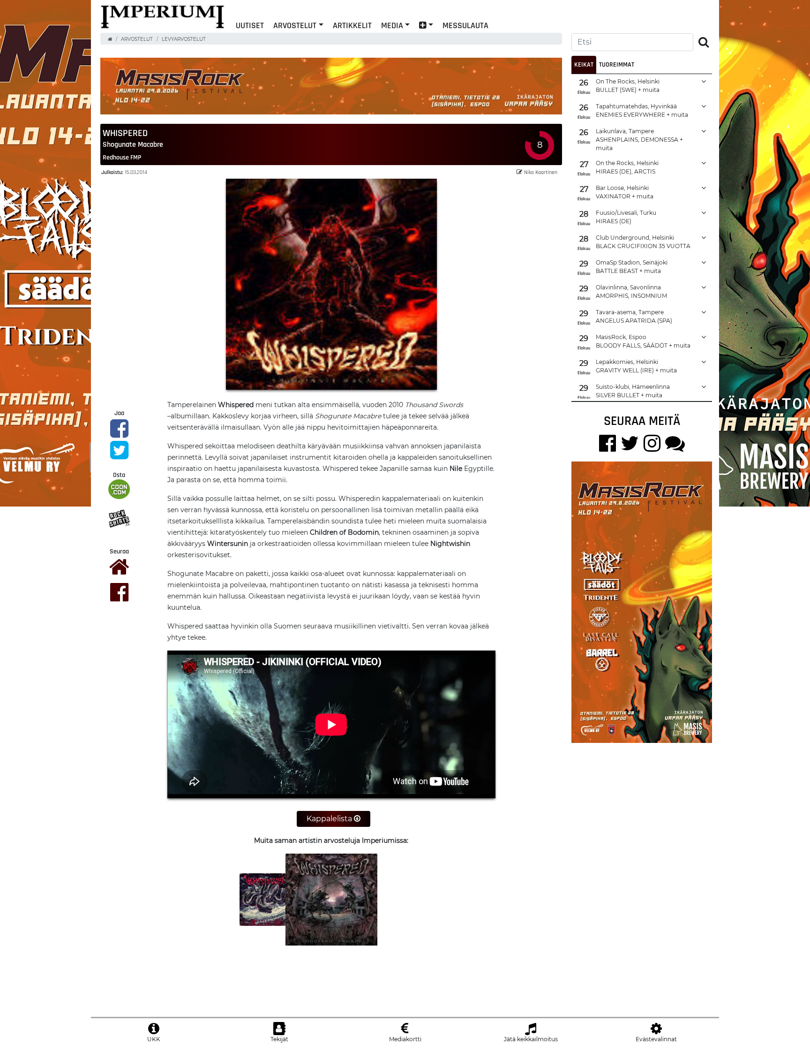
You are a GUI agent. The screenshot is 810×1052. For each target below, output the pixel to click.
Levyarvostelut (184, 39)
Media (392, 25)
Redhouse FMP (122, 157)
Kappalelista (330, 818)
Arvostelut (294, 25)
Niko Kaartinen (540, 172)
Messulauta (465, 25)
